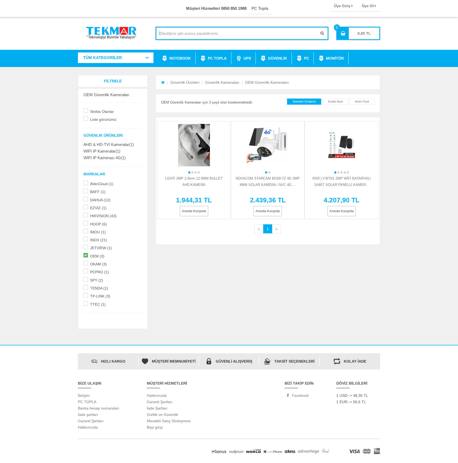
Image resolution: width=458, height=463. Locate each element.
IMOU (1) (98, 232)
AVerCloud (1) (101, 184)
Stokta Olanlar (102, 111)
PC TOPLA (217, 58)
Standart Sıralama (304, 101)
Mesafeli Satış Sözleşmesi (169, 421)
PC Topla (260, 8)
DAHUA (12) (100, 200)
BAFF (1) (97, 192)
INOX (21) (98, 240)
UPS (247, 58)
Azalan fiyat (335, 101)
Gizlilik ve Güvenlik (162, 414)
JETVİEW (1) (101, 248)
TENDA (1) (99, 288)
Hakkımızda (88, 427)
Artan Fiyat (362, 101)
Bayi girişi (155, 427)
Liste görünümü (103, 119)
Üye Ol (368, 6)
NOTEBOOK (180, 58)
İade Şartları (157, 408)
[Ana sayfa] (163, 82)
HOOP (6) (98, 224)
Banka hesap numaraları (98, 408)
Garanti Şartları (91, 421)
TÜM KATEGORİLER (102, 57)
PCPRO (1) (99, 272)
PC (306, 58)
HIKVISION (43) (103, 216)
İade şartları (88, 414)
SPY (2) (96, 280)
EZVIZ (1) (98, 208)
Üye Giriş (342, 6)
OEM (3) (97, 256)
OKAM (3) (98, 264)
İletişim (84, 395)
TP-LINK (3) (100, 296)
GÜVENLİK (277, 58)
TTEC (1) (98, 304)
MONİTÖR (335, 58)
